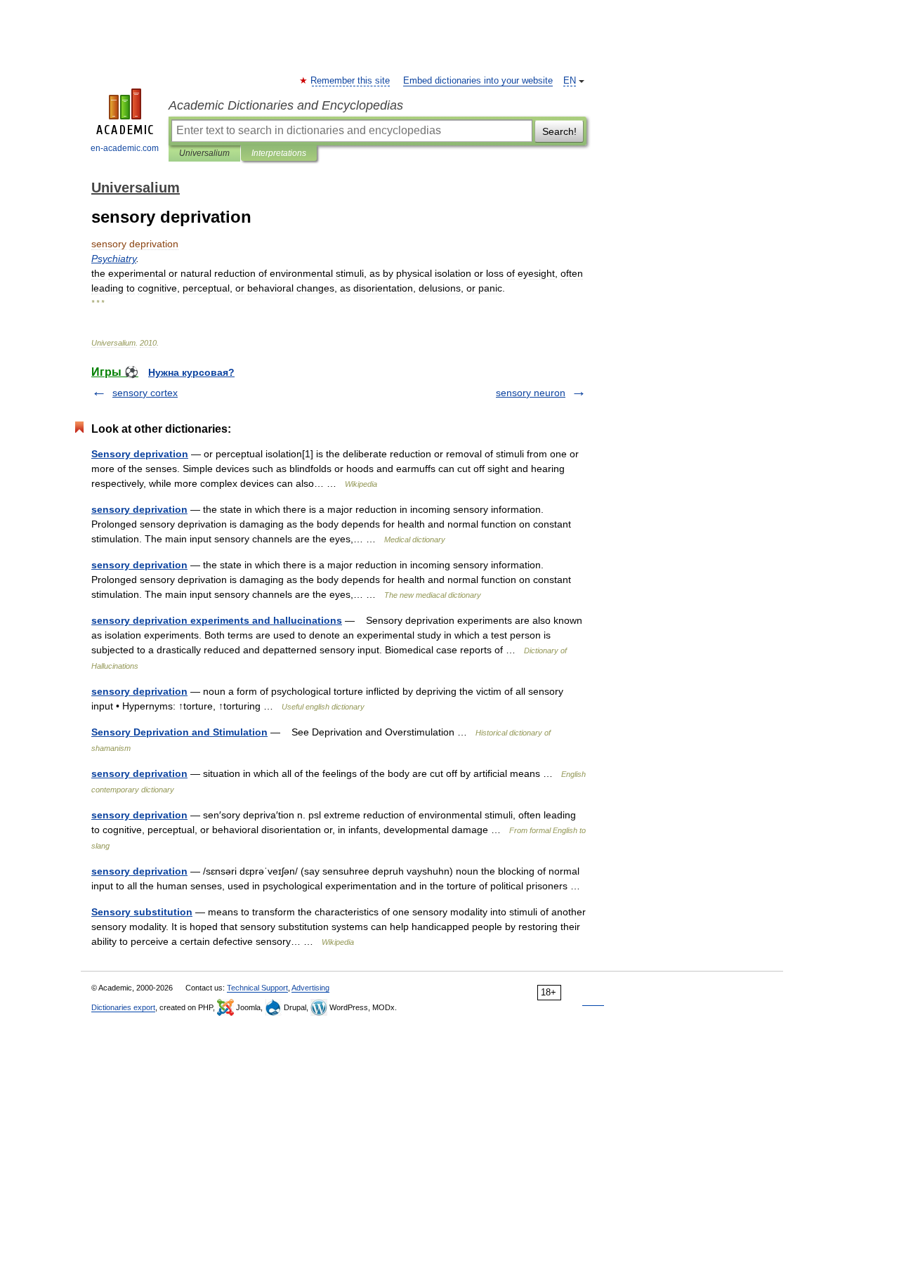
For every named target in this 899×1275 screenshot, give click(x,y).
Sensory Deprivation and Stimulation (179, 732)
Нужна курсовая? (191, 372)
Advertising (310, 987)
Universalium (204, 153)
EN (569, 81)
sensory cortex (145, 392)
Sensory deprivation (139, 453)
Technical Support (257, 987)
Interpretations (278, 153)
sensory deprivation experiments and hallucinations (216, 620)
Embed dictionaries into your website (478, 81)
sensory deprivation (139, 509)
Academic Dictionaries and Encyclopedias (286, 105)
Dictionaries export (123, 1007)
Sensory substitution (141, 911)
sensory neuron (530, 392)
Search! (559, 131)
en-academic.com (125, 148)
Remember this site (351, 81)
